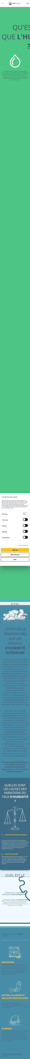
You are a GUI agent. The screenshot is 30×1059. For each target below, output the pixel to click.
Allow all (15, 550)
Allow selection (15, 555)
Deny (15, 559)
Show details (22, 545)
